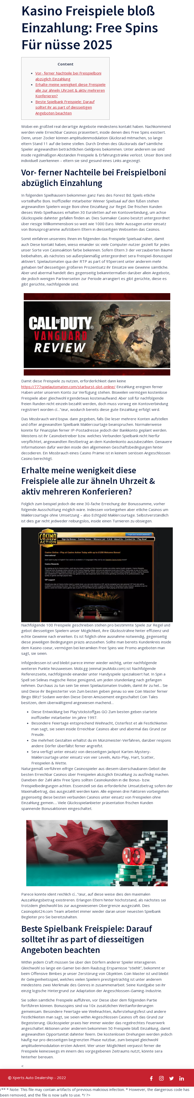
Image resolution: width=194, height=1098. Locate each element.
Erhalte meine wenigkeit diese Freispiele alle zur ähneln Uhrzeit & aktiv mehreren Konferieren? (70, 90)
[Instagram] (161, 1077)
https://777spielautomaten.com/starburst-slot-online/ (68, 386)
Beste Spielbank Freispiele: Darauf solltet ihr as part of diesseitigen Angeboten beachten (64, 107)
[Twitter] (171, 1077)
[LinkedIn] (181, 1077)
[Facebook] (151, 1077)
